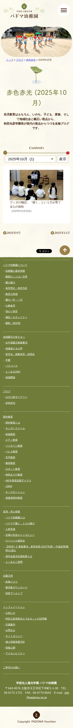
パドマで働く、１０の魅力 (20, 523)
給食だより (11, 581)
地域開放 (10, 377)
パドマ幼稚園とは (15, 517)
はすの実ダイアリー (16, 397)
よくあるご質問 (14, 562)
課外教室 (8, 416)
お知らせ (10, 613)
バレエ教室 (11, 451)
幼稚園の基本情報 (15, 271)
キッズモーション (15, 492)
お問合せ (10, 630)
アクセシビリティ (15, 653)
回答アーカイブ (14, 593)
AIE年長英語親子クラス (18, 480)
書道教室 (10, 463)
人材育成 (10, 529)
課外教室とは (12, 422)
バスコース (11, 365)
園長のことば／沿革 (16, 276)
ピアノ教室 (11, 440)
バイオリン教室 (14, 445)
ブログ (19, 59)
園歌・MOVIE (12, 323)
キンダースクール (15, 428)
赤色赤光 (31, 59)
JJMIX (8, 486)
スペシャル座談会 (15, 540)
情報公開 (10, 647)
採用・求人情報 (11, 511)
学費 (7, 360)
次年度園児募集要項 (16, 342)
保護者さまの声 (14, 348)
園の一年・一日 (14, 299)
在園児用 (8, 575)
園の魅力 (10, 282)
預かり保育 (11, 311)
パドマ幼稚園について (15, 265)
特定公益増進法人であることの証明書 (26, 618)
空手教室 (10, 457)
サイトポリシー (14, 636)
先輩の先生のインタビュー (20, 535)
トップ (9, 59)
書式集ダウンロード (16, 587)
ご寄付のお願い (11, 667)
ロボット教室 (12, 469)
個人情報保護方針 (15, 641)
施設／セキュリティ (16, 317)
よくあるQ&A (12, 371)
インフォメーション (14, 607)
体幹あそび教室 (14, 474)
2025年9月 (14, 232)
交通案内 (10, 624)
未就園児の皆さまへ (14, 337)
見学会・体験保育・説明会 (20, 354)
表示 (62, 159)
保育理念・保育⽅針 (16, 288)
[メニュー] (64, 10)
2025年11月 (62, 232)
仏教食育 (10, 305)
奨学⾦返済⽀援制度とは (18, 556)
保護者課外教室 (14, 497)
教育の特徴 (11, 294)
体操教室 (10, 434)
